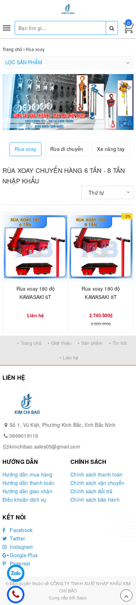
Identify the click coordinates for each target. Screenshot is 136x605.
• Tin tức (118, 343)
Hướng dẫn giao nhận (27, 491)
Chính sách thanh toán (96, 474)
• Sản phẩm (90, 343)
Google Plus (23, 555)
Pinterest (19, 563)
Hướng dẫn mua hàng (27, 474)
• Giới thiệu (59, 343)
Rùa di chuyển (66, 148)
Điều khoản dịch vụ (24, 499)
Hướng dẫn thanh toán (28, 482)
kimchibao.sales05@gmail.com (44, 446)
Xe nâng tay (110, 148)
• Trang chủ (29, 343)
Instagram (20, 546)
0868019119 (23, 435)
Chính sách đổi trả (91, 491)
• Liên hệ (69, 357)
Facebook (20, 529)
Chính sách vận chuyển (97, 482)
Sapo (82, 597)
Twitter (16, 538)
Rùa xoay (25, 148)
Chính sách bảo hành (95, 499)
